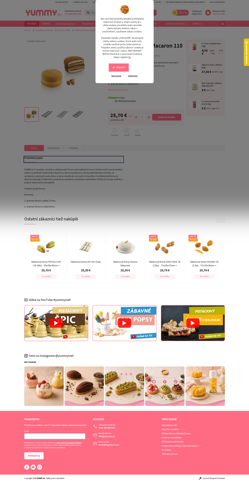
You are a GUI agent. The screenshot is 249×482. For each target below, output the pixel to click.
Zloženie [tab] (73, 148)
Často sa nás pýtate (171, 437)
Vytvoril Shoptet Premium (214, 478)
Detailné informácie (118, 90)
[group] (45, 257)
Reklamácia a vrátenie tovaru (176, 433)
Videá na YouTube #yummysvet (50, 300)
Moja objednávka (217, 2)
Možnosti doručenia (127, 101)
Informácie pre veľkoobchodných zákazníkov (185, 2)
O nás (94, 2)
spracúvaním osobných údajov (69, 443)
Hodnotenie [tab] (54, 148)
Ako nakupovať (169, 425)
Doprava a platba (80, 2)
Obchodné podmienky (172, 441)
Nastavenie (116, 76)
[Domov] (28, 30)
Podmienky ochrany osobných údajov (180, 445)
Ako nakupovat (61, 2)
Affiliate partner (170, 454)
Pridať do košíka (166, 117)
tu (129, 57)
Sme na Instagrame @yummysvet (51, 355)
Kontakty (166, 450)
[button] (46, 276)
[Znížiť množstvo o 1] (136, 117)
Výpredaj (183, 12)
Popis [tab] (34, 148)
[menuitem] (31, 24)
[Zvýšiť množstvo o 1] (148, 117)
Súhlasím (120, 67)
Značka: (36, 41)
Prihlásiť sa (34, 455)
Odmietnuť (133, 76)
